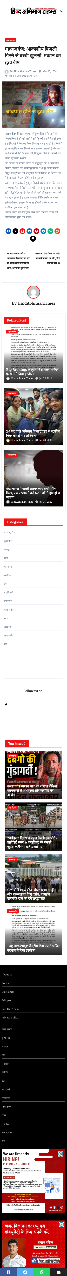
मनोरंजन (8, 601)
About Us (7, 974)
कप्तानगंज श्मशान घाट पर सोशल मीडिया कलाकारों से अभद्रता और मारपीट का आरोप (32, 790)
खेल (6, 558)
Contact (6, 983)
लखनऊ (8, 627)
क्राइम (7, 549)
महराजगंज (11, 40)
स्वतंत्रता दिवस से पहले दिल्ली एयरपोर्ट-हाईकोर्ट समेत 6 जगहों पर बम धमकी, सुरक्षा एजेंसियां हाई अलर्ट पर (32, 842)
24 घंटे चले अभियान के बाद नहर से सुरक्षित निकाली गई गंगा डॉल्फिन (33, 433)
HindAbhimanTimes (25, 71)
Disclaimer (8, 991)
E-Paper (6, 1000)
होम (5, 644)
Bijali (13, 75)
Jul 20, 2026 (45, 440)
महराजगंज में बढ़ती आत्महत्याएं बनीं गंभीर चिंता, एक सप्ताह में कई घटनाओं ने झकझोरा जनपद (33, 492)
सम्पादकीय (9, 635)
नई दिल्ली (8, 592)
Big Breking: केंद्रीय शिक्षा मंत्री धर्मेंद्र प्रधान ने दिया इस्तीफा (32, 371)
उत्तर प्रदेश (9, 532)
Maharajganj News (28, 75)
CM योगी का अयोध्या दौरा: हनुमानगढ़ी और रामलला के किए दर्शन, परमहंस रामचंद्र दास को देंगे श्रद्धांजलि (30, 894)
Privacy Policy (10, 1017)
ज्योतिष (7, 575)
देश (5, 584)
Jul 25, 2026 (45, 378)
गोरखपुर (8, 566)
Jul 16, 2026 (45, 501)
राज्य (6, 618)
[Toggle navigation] (7, 11)
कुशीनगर (8, 541)
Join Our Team (10, 1009)
